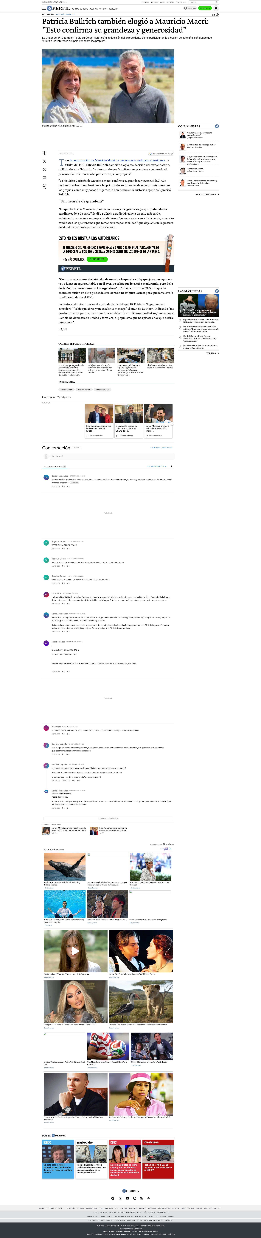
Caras (162, 2)
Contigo (110, 1216)
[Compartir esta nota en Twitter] (44, 161)
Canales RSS (93, 1220)
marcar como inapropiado (167, 488)
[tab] (55, 466)
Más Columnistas (205, 194)
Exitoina (190, 1208)
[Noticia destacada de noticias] (58, 1143)
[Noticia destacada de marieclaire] (91, 1143)
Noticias (154, 2)
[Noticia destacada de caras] (125, 1143)
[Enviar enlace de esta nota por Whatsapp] (44, 169)
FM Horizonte (162, 1212)
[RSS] (141, 1198)
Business (145, 2)
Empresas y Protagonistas (159, 1208)
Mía (145, 1212)
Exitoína (170, 2)
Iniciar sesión (155, 448)
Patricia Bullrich (84, 390)
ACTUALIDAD (48, 14)
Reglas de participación (153, 1220)
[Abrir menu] (44, 8)
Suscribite (205, 8)
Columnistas (189, 126)
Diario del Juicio (215, 1208)
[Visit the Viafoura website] (168, 844)
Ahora (41, 1208)
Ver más (211, 353)
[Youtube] (127, 1198)
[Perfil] (59, 1136)
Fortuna (121, 1212)
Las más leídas (190, 291)
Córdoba (123, 1208)
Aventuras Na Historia (124, 1216)
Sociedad (113, 9)
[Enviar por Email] (44, 177)
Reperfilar (133, 1208)
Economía (71, 1208)
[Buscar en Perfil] (216, 2)
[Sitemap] (148, 1198)
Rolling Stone (141, 1216)
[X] (120, 1198)
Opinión (103, 9)
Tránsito (169, 1220)
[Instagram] (134, 1198)
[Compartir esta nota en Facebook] (44, 153)
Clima (101, 1208)
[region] (108, 646)
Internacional (91, 1208)
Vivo (205, 1208)
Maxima (171, 1216)
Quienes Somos (106, 1220)
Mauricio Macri (66, 390)
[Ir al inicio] (58, 8)
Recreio (163, 1216)
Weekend (112, 1212)
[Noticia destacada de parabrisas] (158, 1143)
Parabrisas (130, 1212)
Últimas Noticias (80, 9)
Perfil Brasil (181, 2)
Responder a (61, 793)
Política (93, 9)
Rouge (139, 1212)
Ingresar (192, 8)
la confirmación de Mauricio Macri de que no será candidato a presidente (117, 160)
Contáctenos (119, 1220)
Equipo (139, 1220)
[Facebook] (112, 1198)
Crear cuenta (167, 448)
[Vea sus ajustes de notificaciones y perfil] (216, 8)
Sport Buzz (153, 1216)
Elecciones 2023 (102, 390)
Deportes (109, 1208)
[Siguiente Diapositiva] (172, 423)
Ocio (116, 1208)
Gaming (199, 1208)
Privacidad (131, 1220)
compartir (157, 486)
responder (56, 486)
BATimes (151, 1212)
